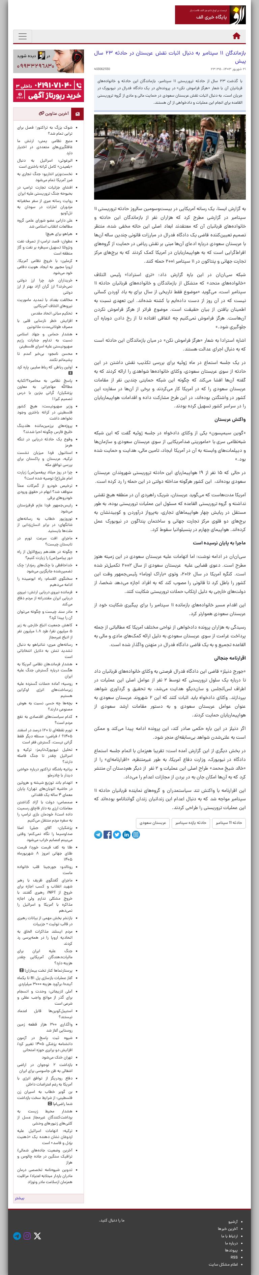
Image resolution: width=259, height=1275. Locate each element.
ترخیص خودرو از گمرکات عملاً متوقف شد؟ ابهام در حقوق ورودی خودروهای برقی (45, 492)
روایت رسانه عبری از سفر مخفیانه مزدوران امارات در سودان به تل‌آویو (45, 207)
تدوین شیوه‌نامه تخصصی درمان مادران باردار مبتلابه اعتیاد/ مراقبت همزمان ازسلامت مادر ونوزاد (45, 1176)
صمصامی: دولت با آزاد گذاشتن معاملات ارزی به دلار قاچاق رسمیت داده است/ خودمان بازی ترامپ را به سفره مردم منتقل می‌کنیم (45, 812)
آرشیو (233, 1222)
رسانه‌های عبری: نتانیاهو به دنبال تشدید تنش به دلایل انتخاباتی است (45, 651)
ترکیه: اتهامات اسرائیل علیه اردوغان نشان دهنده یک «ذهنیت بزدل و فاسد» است (45, 1137)
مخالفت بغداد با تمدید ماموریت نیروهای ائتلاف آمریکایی (45, 303)
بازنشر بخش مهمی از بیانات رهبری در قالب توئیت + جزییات (45, 921)
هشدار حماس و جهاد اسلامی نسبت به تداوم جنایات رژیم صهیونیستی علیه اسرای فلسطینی (45, 341)
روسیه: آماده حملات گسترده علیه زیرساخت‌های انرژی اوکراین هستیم (45, 690)
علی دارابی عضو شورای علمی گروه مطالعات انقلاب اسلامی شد (45, 224)
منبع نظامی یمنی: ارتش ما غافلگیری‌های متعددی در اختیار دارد (45, 147)
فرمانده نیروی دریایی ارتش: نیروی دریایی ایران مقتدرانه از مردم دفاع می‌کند (45, 599)
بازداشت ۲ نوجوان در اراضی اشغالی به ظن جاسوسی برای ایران (45, 1068)
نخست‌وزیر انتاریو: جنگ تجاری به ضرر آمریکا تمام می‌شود (45, 177)
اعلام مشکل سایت (223, 1265)
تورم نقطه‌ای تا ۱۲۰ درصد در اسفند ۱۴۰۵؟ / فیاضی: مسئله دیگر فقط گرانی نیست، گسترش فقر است (45, 737)
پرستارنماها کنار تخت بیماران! (48, 971)
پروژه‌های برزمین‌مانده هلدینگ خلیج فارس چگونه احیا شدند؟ (45, 429)
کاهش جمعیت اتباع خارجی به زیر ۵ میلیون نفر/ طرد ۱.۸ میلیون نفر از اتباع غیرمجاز (45, 632)
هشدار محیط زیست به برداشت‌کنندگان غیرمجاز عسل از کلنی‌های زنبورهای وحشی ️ (45, 1118)
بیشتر (19, 1199)
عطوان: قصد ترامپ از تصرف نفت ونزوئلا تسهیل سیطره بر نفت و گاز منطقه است (45, 248)
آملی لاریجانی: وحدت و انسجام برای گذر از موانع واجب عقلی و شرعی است (45, 998)
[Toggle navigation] (22, 36)
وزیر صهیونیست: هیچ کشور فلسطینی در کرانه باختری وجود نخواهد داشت (45, 413)
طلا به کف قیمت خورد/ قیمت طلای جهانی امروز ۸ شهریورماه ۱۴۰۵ (45, 854)
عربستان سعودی (153, 823)
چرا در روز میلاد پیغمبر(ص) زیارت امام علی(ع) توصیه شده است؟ (45, 476)
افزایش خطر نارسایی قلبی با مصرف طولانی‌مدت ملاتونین (45, 324)
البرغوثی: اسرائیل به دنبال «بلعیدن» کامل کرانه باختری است (45, 164)
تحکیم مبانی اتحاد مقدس (52, 314)
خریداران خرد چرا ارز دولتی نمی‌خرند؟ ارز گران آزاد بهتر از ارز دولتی (45, 287)
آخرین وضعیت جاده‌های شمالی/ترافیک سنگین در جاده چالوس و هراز (45, 1157)
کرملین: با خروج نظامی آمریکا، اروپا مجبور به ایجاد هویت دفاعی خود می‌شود (45, 267)
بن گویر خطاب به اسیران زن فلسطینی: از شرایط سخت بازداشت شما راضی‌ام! (45, 1098)
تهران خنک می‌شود (57, 1058)
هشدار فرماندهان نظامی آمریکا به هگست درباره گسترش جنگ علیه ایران (45, 671)
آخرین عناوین (56, 114)
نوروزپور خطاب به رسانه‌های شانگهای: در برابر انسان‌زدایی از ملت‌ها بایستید (45, 525)
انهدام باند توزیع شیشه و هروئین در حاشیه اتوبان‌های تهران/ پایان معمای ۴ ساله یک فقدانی (45, 789)
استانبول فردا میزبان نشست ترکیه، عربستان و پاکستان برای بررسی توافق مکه (45, 459)
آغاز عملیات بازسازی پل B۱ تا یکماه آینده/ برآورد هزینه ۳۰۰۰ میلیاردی (45, 981)
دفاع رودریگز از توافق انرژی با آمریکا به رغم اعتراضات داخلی (45, 1082)
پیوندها (231, 1251)
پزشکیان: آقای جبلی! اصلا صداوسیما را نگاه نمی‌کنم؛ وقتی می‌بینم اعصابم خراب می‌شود (45, 834)
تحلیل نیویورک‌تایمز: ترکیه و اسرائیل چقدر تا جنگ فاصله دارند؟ (45, 756)
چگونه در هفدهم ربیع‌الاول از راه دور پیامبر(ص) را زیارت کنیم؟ (45, 555)
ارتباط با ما (229, 1237)
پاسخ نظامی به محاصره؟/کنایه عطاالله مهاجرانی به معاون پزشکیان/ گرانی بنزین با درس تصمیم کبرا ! (45, 390)
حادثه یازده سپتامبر (190, 823)
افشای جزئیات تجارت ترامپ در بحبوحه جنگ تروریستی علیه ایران (45, 191)
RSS (234, 1258)
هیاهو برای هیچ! (59, 234)
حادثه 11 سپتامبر (229, 823)
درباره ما (231, 1244)
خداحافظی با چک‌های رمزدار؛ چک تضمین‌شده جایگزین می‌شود (45, 569)
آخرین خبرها (228, 1229)
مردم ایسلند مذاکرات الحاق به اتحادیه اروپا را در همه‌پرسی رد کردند (45, 938)
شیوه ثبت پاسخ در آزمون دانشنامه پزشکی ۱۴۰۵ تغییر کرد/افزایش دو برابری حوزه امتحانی (45, 1044)
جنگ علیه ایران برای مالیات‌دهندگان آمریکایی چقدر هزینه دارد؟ (45, 957)
